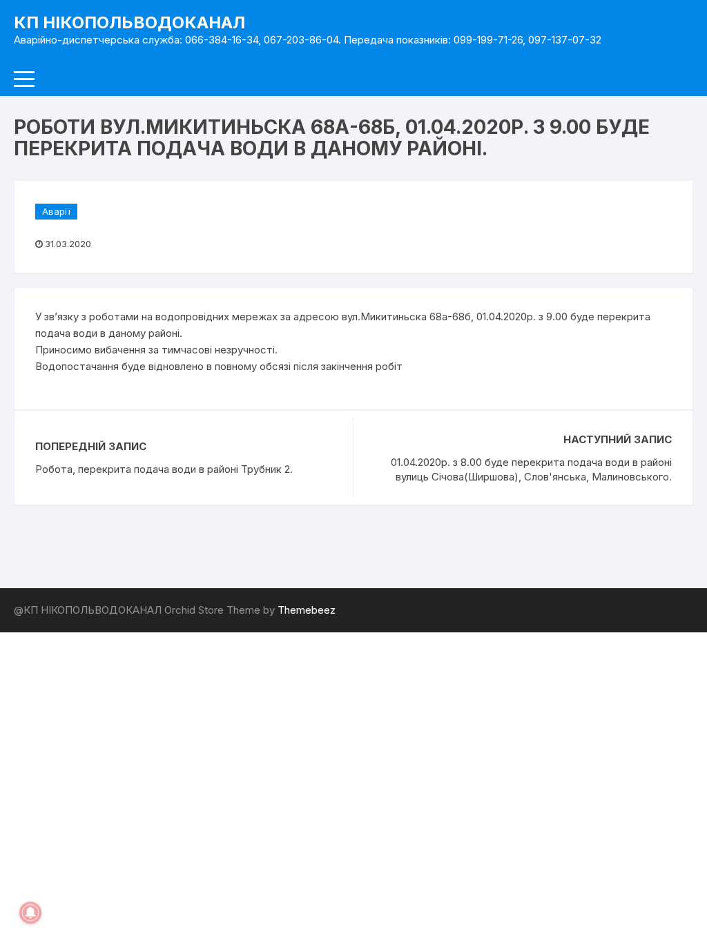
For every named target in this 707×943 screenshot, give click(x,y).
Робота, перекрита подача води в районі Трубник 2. (164, 469)
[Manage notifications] (30, 913)
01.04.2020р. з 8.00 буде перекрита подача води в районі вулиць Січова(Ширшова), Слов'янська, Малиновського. (531, 469)
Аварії (56, 211)
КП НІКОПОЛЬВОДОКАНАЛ (129, 22)
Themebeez (307, 609)
